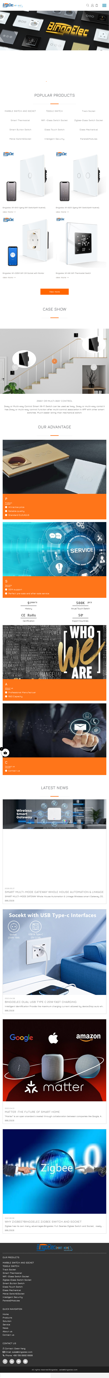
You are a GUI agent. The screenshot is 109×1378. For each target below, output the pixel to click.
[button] (94, 367)
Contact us (14, 770)
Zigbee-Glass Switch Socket (88, 120)
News (5, 1328)
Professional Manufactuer (22, 692)
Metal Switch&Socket (20, 139)
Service (6, 1324)
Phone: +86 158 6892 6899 (19, 1355)
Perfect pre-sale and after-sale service (28, 593)
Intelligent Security (54, 139)
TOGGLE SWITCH (54, 111)
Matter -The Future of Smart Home (32, 1111)
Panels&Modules (88, 139)
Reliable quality (16, 511)
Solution (7, 1321)
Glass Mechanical (89, 129)
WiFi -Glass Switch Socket (54, 120)
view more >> (9, 212)
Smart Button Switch (20, 129)
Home (6, 1314)
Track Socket (88, 111)
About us (7, 1331)
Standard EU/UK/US (18, 515)
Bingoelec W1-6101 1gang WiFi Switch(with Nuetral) (24, 207)
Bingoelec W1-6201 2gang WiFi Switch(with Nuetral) (77, 207)
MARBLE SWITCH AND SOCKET (20, 111)
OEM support (15, 589)
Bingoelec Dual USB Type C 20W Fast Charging (41, 1002)
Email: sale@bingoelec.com (18, 1352)
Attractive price (16, 507)
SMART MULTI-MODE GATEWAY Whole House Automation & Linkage (54, 892)
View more (54, 291)
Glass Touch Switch (54, 129)
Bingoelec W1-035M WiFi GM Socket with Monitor (23, 273)
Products (7, 1317)
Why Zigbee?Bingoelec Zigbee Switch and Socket (43, 1221)
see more (9, 900)
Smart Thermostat (20, 120)
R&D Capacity (15, 696)
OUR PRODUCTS (11, 1257)
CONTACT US (9, 1343)
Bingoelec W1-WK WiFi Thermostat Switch (73, 273)
